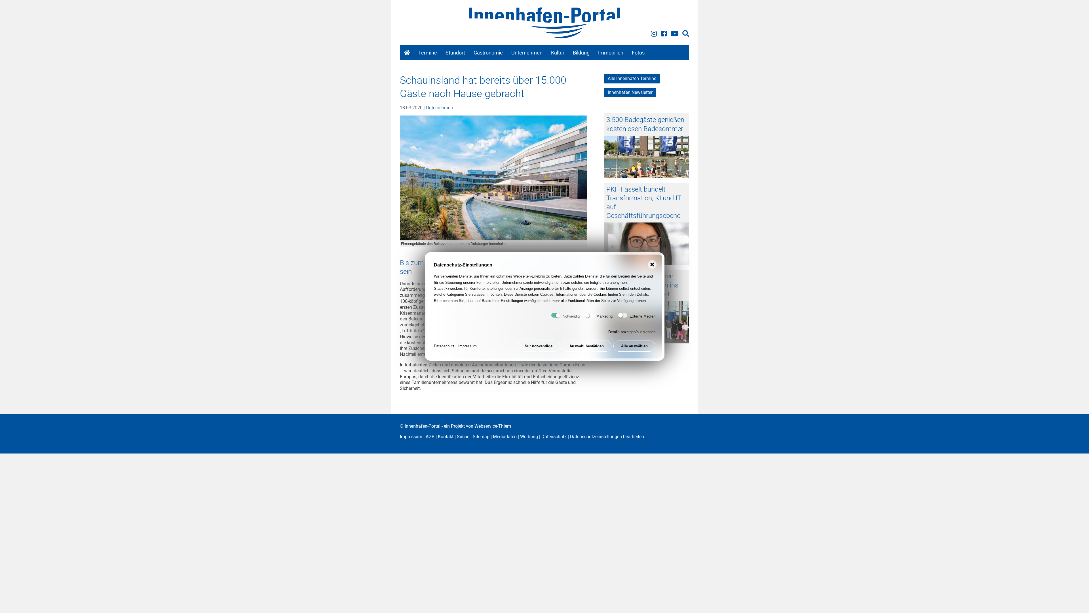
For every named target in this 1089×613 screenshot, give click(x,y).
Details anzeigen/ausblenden (631, 332)
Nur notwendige (538, 346)
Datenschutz (444, 346)
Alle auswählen (634, 346)
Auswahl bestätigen (586, 346)
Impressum (467, 346)
